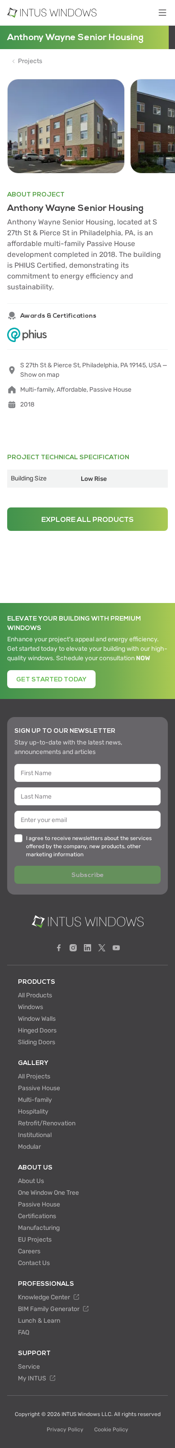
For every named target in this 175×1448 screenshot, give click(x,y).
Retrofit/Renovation (46, 1123)
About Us (31, 1181)
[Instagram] (73, 947)
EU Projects (35, 1239)
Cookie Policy (111, 1429)
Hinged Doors (37, 1030)
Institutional (35, 1135)
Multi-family (35, 1100)
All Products (35, 995)
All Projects (34, 1076)
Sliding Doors (36, 1042)
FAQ (23, 1332)
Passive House (39, 1088)
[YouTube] (116, 947)
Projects (30, 61)
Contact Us (34, 1263)
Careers (29, 1251)
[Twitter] (101, 947)
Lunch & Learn (39, 1321)
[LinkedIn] (87, 947)
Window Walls (37, 1019)
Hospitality (33, 1111)
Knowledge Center (44, 1297)
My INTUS (33, 1378)
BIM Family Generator (49, 1309)
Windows (30, 1007)
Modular (29, 1147)
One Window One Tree (48, 1193)
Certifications (37, 1216)
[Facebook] (58, 947)
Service (29, 1366)
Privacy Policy (65, 1429)
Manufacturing (39, 1228)
